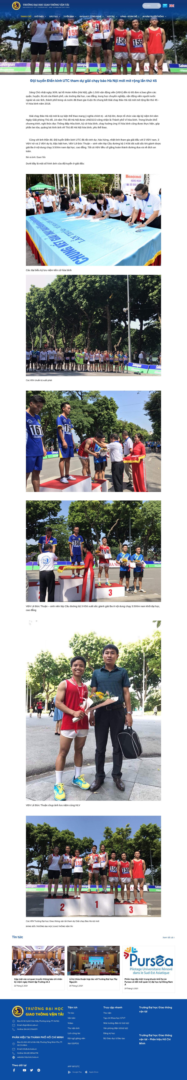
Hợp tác (111, 16)
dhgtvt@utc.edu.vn (30, 1025)
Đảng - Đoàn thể (128, 16)
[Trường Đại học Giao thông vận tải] (40, 5)
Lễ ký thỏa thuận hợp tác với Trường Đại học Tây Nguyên (93, 980)
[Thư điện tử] (164, 5)
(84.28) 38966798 (31, 1053)
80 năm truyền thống (153, 16)
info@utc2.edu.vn (29, 1049)
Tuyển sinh (68, 16)
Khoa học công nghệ (90, 16)
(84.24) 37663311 (30, 1029)
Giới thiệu (39, 16)
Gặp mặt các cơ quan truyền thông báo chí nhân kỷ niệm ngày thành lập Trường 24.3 (38, 980)
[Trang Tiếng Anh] (171, 5)
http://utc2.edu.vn (31, 1057)
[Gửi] (159, 6)
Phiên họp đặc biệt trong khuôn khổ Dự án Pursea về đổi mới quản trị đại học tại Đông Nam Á (149, 982)
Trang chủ (26, 16)
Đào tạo (53, 16)
